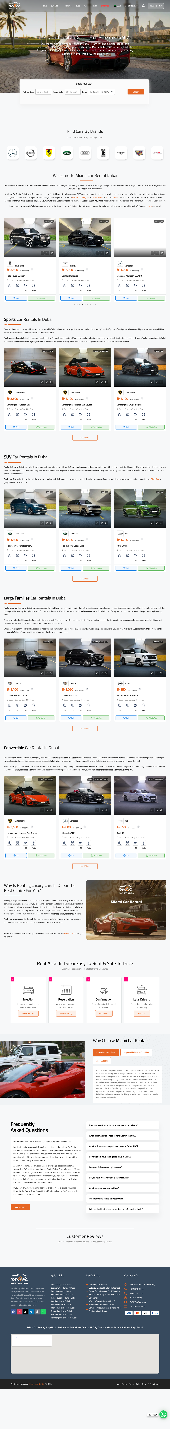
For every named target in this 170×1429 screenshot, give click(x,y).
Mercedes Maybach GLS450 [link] (19, 276)
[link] (30, 237)
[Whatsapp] (43, 1311)
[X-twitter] (25, 1311)
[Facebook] (13, 1311)
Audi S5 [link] (120, 833)
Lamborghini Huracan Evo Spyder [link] (77, 405)
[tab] (106, 1052)
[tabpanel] (30, 260)
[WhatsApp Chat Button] (163, 1414)
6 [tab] (87, 304)
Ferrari (75, 197)
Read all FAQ (20, 1207)
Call (17, 298)
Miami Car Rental (36, 1384)
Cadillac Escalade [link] (69, 695)
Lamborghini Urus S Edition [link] (129, 405)
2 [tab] (77, 304)
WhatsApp (155, 479)
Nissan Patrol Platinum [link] (127, 695)
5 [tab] (85, 304)
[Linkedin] (31, 1311)
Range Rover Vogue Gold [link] (73, 546)
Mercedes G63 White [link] (71, 276)
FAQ (85, 5)
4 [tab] (82, 304)
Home (45, 5)
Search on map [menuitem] (156, 5)
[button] (122, 1125)
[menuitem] (132, 6)
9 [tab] (95, 304)
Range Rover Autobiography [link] (19, 546)
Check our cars (28, 1013)
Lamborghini (83, 197)
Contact (94, 5)
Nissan (116, 197)
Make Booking (66, 1013)
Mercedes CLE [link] (68, 833)
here (150, 206)
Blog (78, 5)
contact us (68, 933)
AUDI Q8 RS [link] (122, 546)
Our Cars (54, 5)
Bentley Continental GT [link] (127, 276)
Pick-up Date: (28, 92)
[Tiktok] (37, 1311)
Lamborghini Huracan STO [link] (19, 405)
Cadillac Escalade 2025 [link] (17, 695)
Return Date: (58, 92)
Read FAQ (142, 1013)
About (67, 5)
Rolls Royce (98, 197)
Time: (84, 92)
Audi (107, 197)
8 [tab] (93, 304)
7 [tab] (90, 304)
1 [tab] (74, 304)
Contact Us (104, 1013)
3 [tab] (79, 304)
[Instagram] (19, 1311)
